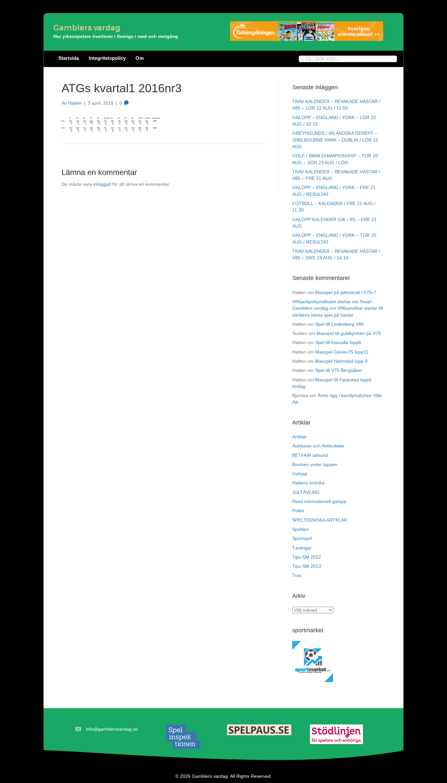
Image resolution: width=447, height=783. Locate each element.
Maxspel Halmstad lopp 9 (341, 361)
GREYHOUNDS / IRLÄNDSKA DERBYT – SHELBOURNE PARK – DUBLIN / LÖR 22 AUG (335, 139)
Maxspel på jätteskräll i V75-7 (345, 292)
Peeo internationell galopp (319, 501)
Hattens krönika (308, 482)
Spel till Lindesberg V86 (339, 324)
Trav (296, 575)
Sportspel (302, 538)
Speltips (300, 529)
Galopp (299, 473)
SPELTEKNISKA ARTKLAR (319, 520)
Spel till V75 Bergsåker (338, 370)
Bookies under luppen (314, 464)
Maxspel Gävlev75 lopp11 (341, 352)
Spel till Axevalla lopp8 (338, 342)
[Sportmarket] (312, 661)
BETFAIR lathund (310, 455)
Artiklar (299, 436)
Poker (298, 510)
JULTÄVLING (306, 492)
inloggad (102, 184)
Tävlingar (302, 547)
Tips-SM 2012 (306, 557)
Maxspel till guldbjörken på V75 (348, 333)
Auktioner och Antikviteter (318, 445)
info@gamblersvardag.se (112, 729)
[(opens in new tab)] (183, 736)
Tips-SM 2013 (306, 566)
